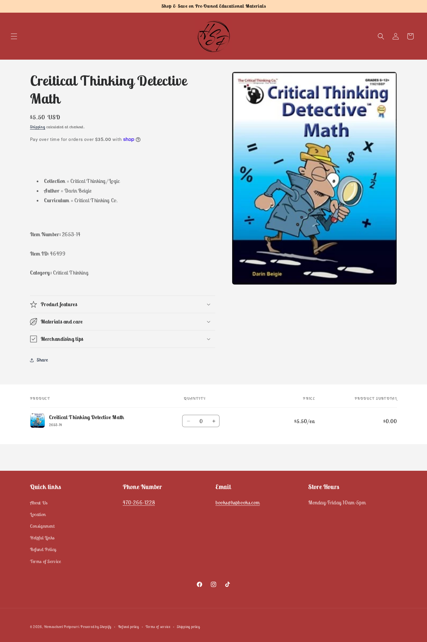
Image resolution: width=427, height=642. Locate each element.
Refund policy (128, 626)
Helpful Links (42, 538)
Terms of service (157, 626)
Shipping (37, 126)
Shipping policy (188, 626)
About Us (39, 502)
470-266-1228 (139, 502)
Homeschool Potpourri (61, 626)
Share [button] (42, 360)
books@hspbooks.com (238, 502)
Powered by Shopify (95, 626)
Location (38, 514)
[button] (14, 36)
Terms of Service (45, 561)
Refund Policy (43, 549)
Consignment (42, 526)
